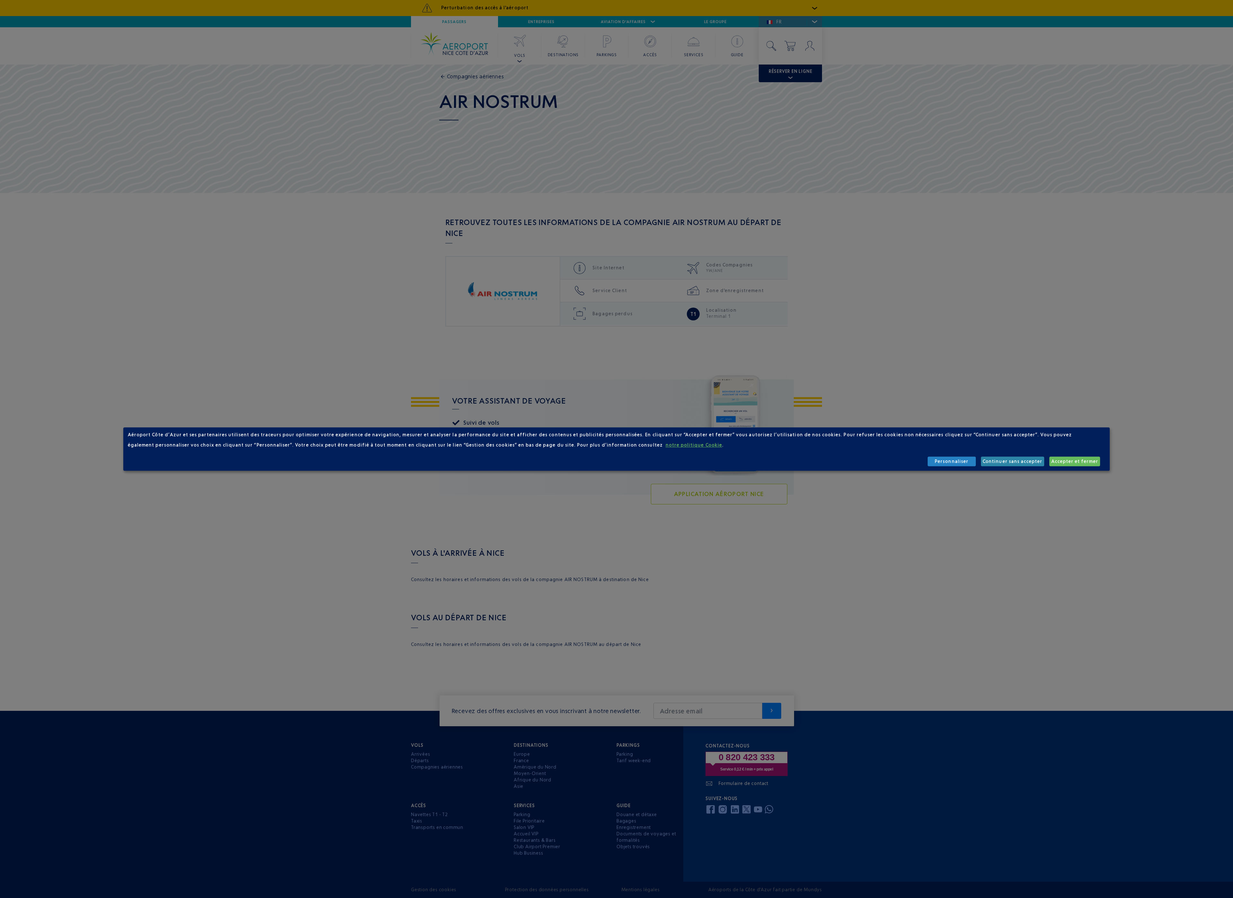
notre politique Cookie (694, 445)
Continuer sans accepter (1012, 461)
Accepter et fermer (1074, 461)
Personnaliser (951, 461)
